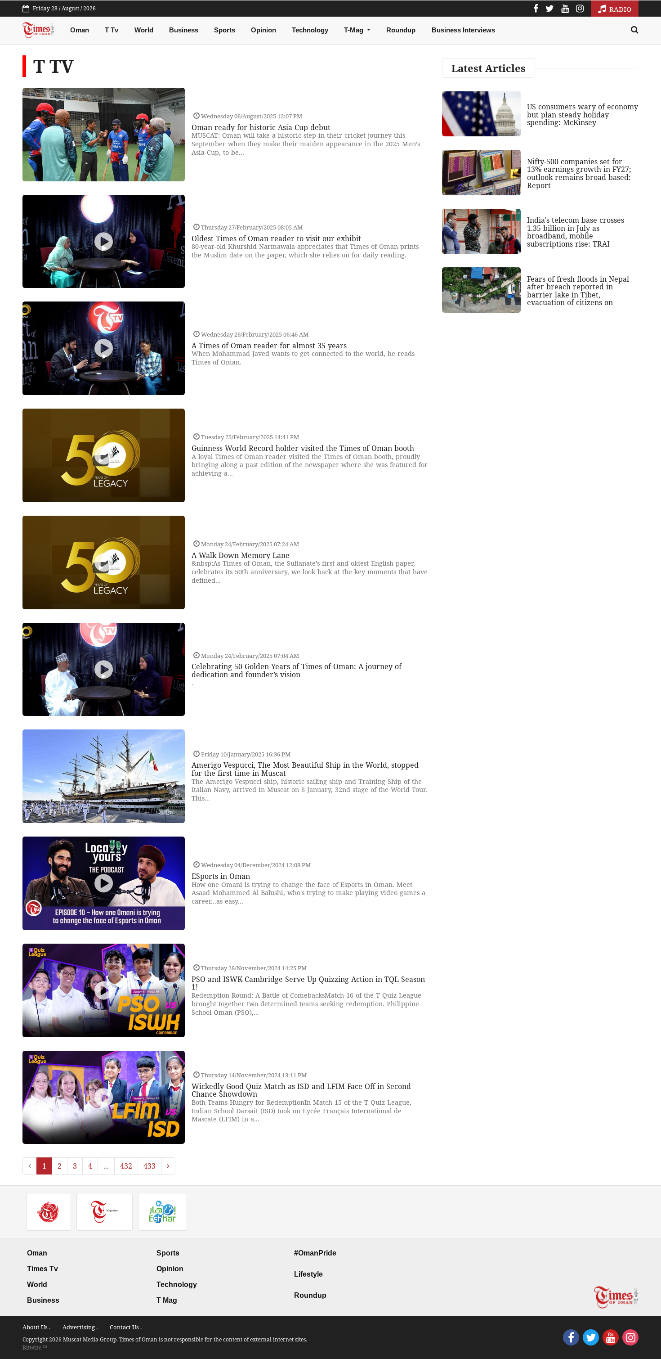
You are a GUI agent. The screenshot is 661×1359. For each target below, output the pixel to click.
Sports (224, 30)
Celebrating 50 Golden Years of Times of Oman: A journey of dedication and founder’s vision (297, 671)
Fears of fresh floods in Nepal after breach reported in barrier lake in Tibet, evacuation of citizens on (578, 291)
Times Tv (42, 1269)
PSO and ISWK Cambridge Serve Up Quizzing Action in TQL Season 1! (308, 983)
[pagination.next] (168, 1165)
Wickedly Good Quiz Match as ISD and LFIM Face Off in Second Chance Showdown (301, 1090)
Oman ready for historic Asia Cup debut (261, 127)
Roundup (400, 30)
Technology (310, 30)
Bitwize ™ (34, 1347)
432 (126, 1166)
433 (149, 1166)
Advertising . (80, 1327)
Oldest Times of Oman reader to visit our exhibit (276, 238)
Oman (79, 30)
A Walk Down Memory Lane (241, 555)
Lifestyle (308, 1274)
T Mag (166, 1300)
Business (183, 30)
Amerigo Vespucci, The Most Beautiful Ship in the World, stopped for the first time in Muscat (305, 769)
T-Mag (354, 30)
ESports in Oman (221, 876)
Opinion (263, 30)
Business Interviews (463, 30)
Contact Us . (126, 1327)
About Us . (36, 1327)
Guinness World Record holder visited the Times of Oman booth (303, 448)
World (143, 30)
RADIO (619, 9)
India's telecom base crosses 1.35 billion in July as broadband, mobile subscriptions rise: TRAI (575, 232)
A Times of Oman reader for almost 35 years (269, 346)
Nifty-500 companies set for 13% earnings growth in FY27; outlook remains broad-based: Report (579, 173)
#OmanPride (315, 1253)
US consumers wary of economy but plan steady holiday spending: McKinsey (582, 114)
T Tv (111, 30)
